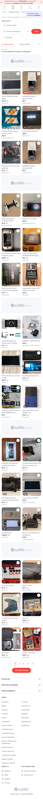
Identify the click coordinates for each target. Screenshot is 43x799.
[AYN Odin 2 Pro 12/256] (31, 209)
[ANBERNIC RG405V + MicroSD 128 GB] (31, 87)
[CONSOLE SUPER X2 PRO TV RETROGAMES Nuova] (11, 401)
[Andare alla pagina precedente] (10, 664)
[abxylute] (31, 609)
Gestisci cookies (7, 725)
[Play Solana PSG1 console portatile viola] (31, 401)
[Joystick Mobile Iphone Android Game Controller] (11, 332)
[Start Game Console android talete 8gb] (11, 157)
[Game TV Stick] (31, 575)
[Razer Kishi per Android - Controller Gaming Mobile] (11, 279)
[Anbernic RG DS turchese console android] (11, 122)
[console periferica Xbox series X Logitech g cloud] (11, 244)
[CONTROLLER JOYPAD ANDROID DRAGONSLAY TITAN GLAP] (31, 244)
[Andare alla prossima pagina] (32, 664)
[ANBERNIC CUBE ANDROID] (31, 332)
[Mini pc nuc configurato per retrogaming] (31, 523)
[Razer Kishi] (11, 642)
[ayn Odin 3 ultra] (11, 523)
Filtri (36, 31)
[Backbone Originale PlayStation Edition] (11, 209)
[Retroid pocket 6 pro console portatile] (11, 366)
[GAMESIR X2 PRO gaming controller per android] (11, 454)
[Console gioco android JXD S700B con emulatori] (31, 279)
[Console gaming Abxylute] (31, 366)
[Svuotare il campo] (39, 25)
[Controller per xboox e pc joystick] (11, 609)
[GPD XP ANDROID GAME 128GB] (11, 87)
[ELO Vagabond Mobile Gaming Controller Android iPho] (11, 489)
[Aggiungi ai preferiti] (18, 73)
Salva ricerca (8, 44)
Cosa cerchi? (6, 21)
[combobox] (21, 25)
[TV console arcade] (11, 575)
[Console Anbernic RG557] (31, 489)
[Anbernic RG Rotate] (31, 642)
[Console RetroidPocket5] (31, 122)
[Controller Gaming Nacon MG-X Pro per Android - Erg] (31, 454)
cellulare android (14, 12)
